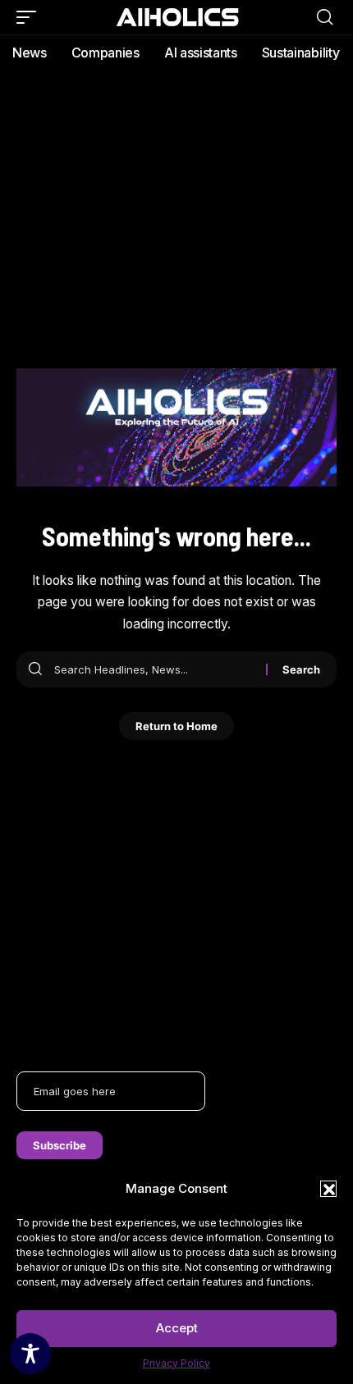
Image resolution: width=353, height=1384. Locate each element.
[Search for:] (154, 669)
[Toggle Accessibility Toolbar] (30, 1353)
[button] (328, 1189)
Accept (177, 1328)
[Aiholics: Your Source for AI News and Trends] (176, 16)
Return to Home (176, 726)
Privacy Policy (176, 1363)
